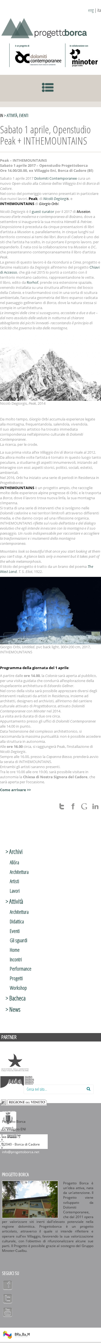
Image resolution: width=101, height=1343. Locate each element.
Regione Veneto (24, 1102)
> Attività (10, 115)
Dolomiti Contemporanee (36, 55)
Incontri (16, 959)
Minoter (82, 55)
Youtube (7, 1312)
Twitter (7, 1298)
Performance (20, 968)
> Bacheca (16, 998)
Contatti (8, 1113)
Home (15, 949)
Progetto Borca (15, 1174)
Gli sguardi (18, 940)
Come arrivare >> (15, 789)
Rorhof (32, 282)
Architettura (19, 872)
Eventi (23, 115)
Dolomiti (17, 1082)
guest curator (43, 211)
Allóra (14, 862)
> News (13, 1009)
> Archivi (14, 851)
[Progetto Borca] (46, 27)
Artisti (14, 881)
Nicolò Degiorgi (55, 198)
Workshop (18, 987)
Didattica (17, 921)
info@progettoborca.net (20, 1151)
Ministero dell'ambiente (15, 1062)
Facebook (7, 1285)
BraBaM (16, 1335)
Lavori (15, 890)
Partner (9, 1037)
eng (91, 10)
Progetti (16, 978)
